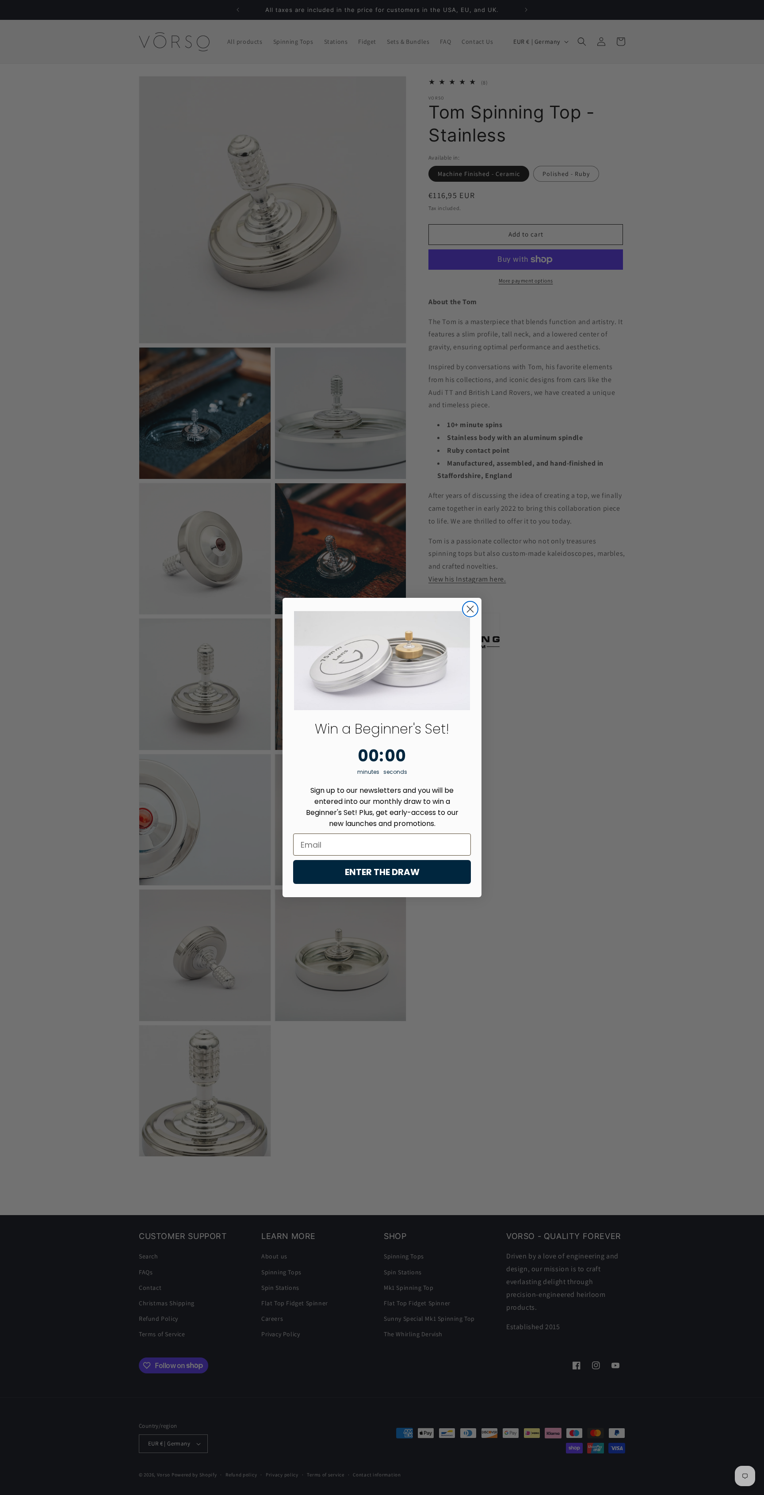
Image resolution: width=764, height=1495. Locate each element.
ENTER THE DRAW (382, 872)
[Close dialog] (470, 609)
